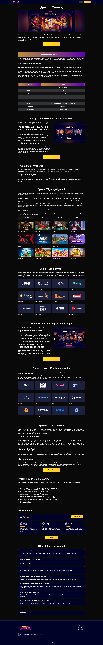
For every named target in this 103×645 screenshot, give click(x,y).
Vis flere (51, 537)
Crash (59, 217)
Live (42, 217)
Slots (76, 217)
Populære (25, 217)
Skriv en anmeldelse (77, 516)
